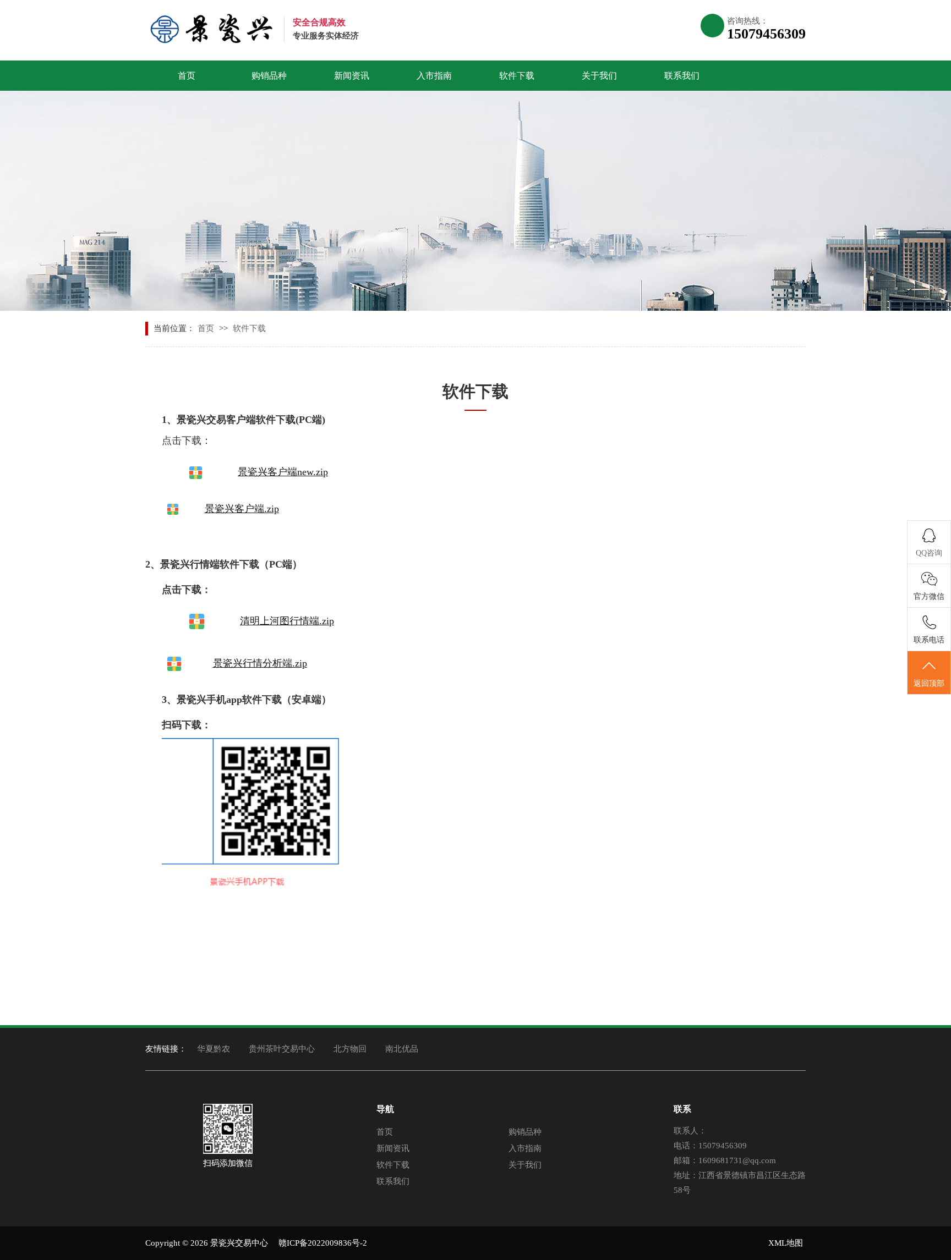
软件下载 (516, 75)
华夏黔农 (213, 1048)
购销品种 (269, 75)
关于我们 (599, 75)
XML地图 (785, 1243)
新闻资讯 (351, 75)
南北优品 (401, 1048)
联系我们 (681, 75)
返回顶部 (929, 683)
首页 (186, 75)
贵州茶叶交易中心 (282, 1048)
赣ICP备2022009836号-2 (322, 1243)
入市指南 (434, 75)
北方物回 (350, 1048)
